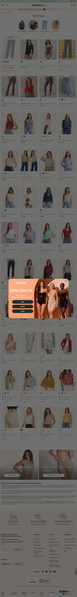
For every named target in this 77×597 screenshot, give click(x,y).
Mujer (22, 301)
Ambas (23, 311)
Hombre (22, 306)
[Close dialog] (65, 280)
